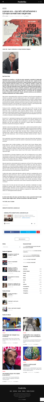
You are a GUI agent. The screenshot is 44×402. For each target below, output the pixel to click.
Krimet (24, 277)
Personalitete (25, 288)
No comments (26, 16)
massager (25, 259)
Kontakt (19, 391)
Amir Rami (24, 399)
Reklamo (23, 391)
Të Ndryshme (25, 290)
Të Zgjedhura (25, 293)
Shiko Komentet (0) (22, 239)
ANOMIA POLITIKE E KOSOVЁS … (12, 294)
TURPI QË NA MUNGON (13, 301)
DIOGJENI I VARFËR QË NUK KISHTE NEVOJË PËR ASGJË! (14, 284)
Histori (24, 275)
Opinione (4, 8)
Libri (24, 282)
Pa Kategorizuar (26, 286)
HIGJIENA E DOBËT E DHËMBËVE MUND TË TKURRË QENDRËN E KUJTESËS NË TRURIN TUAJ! (14, 269)
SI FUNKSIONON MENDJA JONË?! (13, 277)
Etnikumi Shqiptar (26, 271)
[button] (3, 1)
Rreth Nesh (15, 391)
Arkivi (11, 391)
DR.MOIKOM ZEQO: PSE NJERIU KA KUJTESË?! (11, 374)
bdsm (24, 246)
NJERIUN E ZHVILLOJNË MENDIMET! (29, 365)
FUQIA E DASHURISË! (12, 261)
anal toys (24, 262)
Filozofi (24, 273)
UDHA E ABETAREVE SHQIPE (14, 308)
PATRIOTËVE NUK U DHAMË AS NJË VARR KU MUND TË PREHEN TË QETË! (32, 336)
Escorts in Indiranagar (27, 255)
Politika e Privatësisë (30, 391)
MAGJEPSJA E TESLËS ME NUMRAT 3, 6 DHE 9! (13, 255)
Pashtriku (22, 1)
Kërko (20, 247)
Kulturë (24, 279)
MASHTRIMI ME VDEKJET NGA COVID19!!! (11, 335)
